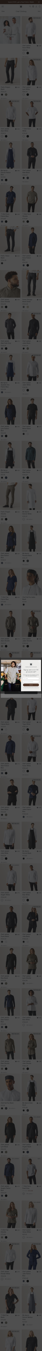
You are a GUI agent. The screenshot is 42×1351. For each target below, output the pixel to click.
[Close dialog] (40, 661)
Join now (31, 684)
